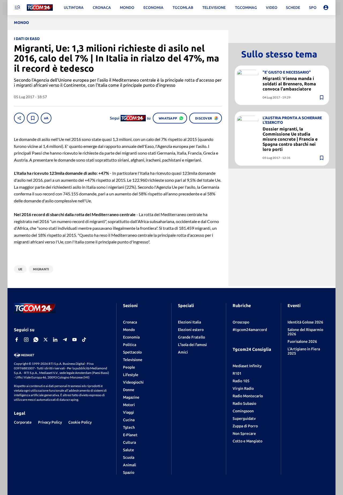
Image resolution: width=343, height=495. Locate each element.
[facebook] (16, 339)
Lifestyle (130, 375)
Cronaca (130, 322)
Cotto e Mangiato (247, 441)
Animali (129, 465)
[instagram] (26, 339)
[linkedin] (55, 339)
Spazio (128, 472)
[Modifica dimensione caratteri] (46, 118)
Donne (128, 390)
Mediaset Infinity (247, 366)
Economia (131, 337)
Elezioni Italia (189, 322)
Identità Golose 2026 (305, 322)
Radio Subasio (244, 403)
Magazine (131, 397)
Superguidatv (244, 418)
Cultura (129, 442)
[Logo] (40, 7)
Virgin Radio (243, 388)
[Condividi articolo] (19, 118)
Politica (129, 345)
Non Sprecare (244, 433)
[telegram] (65, 339)
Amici (183, 352)
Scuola (128, 457)
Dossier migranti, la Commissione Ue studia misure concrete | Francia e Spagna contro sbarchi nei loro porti (290, 139)
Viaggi (128, 412)
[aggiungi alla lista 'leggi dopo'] (33, 118)
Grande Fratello (191, 337)
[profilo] (325, 7)
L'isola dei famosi (192, 345)
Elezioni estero (191, 329)
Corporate (23, 422)
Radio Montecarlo (248, 396)
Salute (128, 450)
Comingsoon (243, 411)
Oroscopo (241, 322)
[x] (45, 339)
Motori (129, 405)
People (129, 367)
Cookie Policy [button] (80, 422)
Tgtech (129, 427)
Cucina (129, 420)
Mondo (129, 329)
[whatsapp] (36, 339)
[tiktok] (84, 339)
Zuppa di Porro (245, 426)
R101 (237, 373)
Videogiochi (133, 382)
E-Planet (130, 435)
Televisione (132, 360)
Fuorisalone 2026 (302, 341)
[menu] (17, 7)
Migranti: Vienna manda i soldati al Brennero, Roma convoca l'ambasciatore (289, 83)
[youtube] (74, 339)
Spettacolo (132, 352)
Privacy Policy (50, 422)
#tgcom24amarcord (250, 329)
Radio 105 (241, 381)
